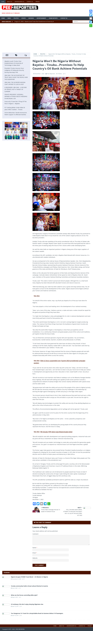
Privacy (38, 1)
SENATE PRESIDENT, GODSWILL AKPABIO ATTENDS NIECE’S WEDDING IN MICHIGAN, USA (16, 96)
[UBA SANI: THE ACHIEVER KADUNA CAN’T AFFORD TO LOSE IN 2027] (8, 130)
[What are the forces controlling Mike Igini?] (6, 599)
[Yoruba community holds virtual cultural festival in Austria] (6, 589)
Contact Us (30, 1)
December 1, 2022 (39, 73)
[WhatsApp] (91, 25)
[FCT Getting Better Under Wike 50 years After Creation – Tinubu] (23, 136)
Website (35, 558)
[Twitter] (91, 15)
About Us (9, 1)
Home (2, 1)
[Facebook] (91, 11)
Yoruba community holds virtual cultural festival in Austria (29, 586)
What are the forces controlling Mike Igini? (24, 595)
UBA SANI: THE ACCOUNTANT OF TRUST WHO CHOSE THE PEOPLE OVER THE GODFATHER (16, 77)
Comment (35, 534)
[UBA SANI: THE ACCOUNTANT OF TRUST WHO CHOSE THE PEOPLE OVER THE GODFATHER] (23, 125)
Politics (16, 18)
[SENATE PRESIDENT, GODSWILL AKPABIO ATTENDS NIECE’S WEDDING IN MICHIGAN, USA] (23, 130)
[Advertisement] (46, 39)
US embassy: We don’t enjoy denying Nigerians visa (27, 604)
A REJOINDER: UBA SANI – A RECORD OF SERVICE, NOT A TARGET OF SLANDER (16, 89)
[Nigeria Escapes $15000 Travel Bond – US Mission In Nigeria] (6, 580)
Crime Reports (53, 18)
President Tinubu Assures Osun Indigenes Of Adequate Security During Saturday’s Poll (14, 70)
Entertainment (41, 18)
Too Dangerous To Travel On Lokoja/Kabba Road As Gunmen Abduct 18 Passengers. (37, 613)
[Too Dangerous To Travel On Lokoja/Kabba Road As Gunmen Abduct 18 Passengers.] (6, 617)
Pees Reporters (51, 73)
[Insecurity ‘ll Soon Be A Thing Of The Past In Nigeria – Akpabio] (8, 136)
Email (34, 553)
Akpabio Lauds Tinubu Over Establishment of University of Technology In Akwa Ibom (14, 63)
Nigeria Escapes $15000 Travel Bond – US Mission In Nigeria (29, 577)
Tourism (7, 572)
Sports (23, 18)
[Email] (91, 18)
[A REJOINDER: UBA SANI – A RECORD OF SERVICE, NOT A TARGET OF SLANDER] (16, 130)
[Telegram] (91, 22)
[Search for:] (82, 21)
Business (31, 18)
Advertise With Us (19, 1)
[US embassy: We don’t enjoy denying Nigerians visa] (6, 608)
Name (35, 547)
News (9, 18)
